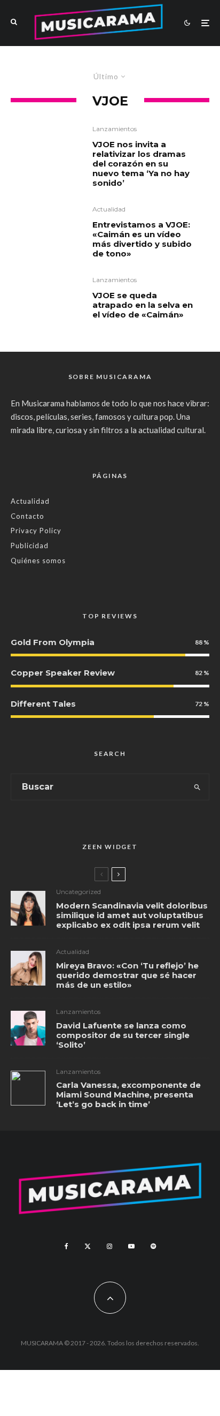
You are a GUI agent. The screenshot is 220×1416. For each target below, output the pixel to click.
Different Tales (43, 704)
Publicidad (30, 545)
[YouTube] (131, 1246)
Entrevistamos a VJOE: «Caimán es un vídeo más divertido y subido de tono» (142, 239)
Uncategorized (78, 892)
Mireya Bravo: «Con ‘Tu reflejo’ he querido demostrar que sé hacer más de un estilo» (127, 975)
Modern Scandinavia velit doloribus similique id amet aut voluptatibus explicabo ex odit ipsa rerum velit (132, 915)
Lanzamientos (114, 129)
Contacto (27, 516)
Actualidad (108, 209)
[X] (87, 1246)
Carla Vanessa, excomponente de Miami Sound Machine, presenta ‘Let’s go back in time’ (128, 1094)
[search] (197, 787)
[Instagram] (109, 1246)
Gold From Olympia (53, 642)
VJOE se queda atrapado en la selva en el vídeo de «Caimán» (142, 305)
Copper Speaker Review (63, 673)
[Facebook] (66, 1246)
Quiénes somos (38, 560)
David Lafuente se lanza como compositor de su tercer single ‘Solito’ (123, 1035)
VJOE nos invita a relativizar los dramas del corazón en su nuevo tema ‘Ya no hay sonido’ (141, 164)
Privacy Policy (36, 530)
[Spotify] (153, 1246)
